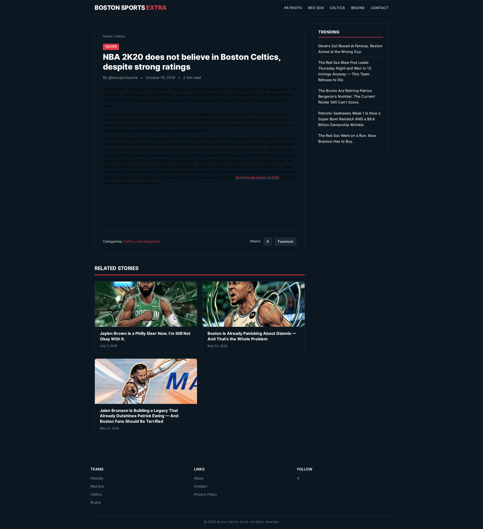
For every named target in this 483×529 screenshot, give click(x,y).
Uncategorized (148, 241)
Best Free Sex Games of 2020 (257, 178)
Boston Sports (131, 7)
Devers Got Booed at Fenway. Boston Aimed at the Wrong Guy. (350, 49)
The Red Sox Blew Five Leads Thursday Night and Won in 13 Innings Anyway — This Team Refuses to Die (344, 71)
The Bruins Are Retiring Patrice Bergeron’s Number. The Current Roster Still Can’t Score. (346, 96)
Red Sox (316, 8)
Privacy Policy (205, 494)
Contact (380, 8)
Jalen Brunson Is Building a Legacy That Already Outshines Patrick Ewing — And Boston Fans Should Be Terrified (139, 416)
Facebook (285, 241)
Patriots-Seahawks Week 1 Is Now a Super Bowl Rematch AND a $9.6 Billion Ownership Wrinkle (349, 119)
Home (107, 36)
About (199, 478)
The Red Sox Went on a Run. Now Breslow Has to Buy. (347, 138)
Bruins (358, 8)
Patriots (293, 8)
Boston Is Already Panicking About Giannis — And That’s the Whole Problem (252, 336)
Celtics (337, 8)
